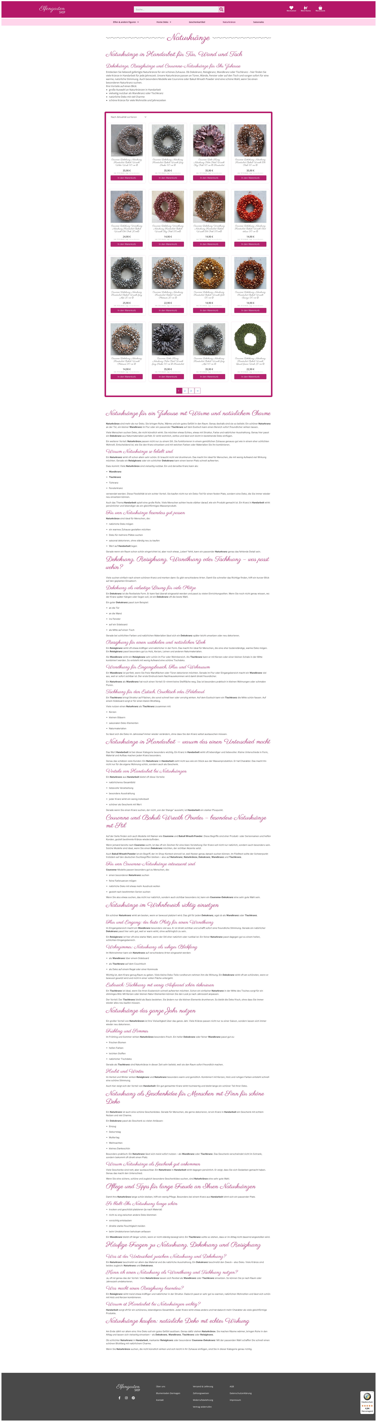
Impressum (235, 1400)
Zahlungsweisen (201, 1393)
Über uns (160, 1386)
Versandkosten (134, 173)
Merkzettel (291, 10)
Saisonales (258, 22)
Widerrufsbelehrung (203, 1400)
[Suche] (221, 9)
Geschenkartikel (197, 22)
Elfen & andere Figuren (124, 22)
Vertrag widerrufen (202, 1406)
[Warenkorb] (320, 8)
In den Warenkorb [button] (127, 177)
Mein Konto (306, 10)
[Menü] (372, 1393)
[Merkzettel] (291, 8)
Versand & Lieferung (203, 1386)
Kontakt (160, 1400)
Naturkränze (229, 22)
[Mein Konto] (306, 8)
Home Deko (162, 22)
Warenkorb (320, 10)
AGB (232, 1386)
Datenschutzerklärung (241, 1393)
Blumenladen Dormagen (168, 1393)
